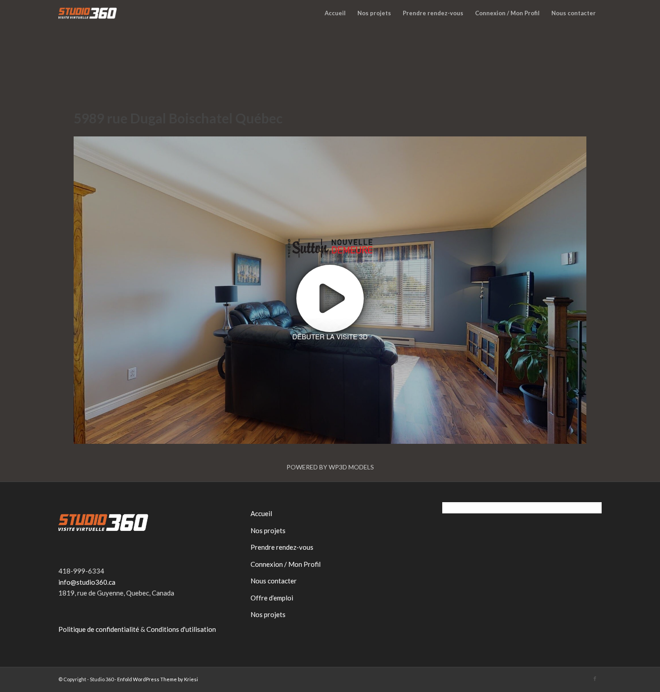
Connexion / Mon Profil (286, 564)
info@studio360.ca (86, 582)
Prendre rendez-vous (282, 547)
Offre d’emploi (272, 598)
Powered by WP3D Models (330, 467)
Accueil (261, 513)
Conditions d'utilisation (181, 629)
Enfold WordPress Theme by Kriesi (157, 679)
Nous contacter (274, 581)
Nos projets (268, 530)
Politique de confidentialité (98, 629)
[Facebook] (595, 678)
